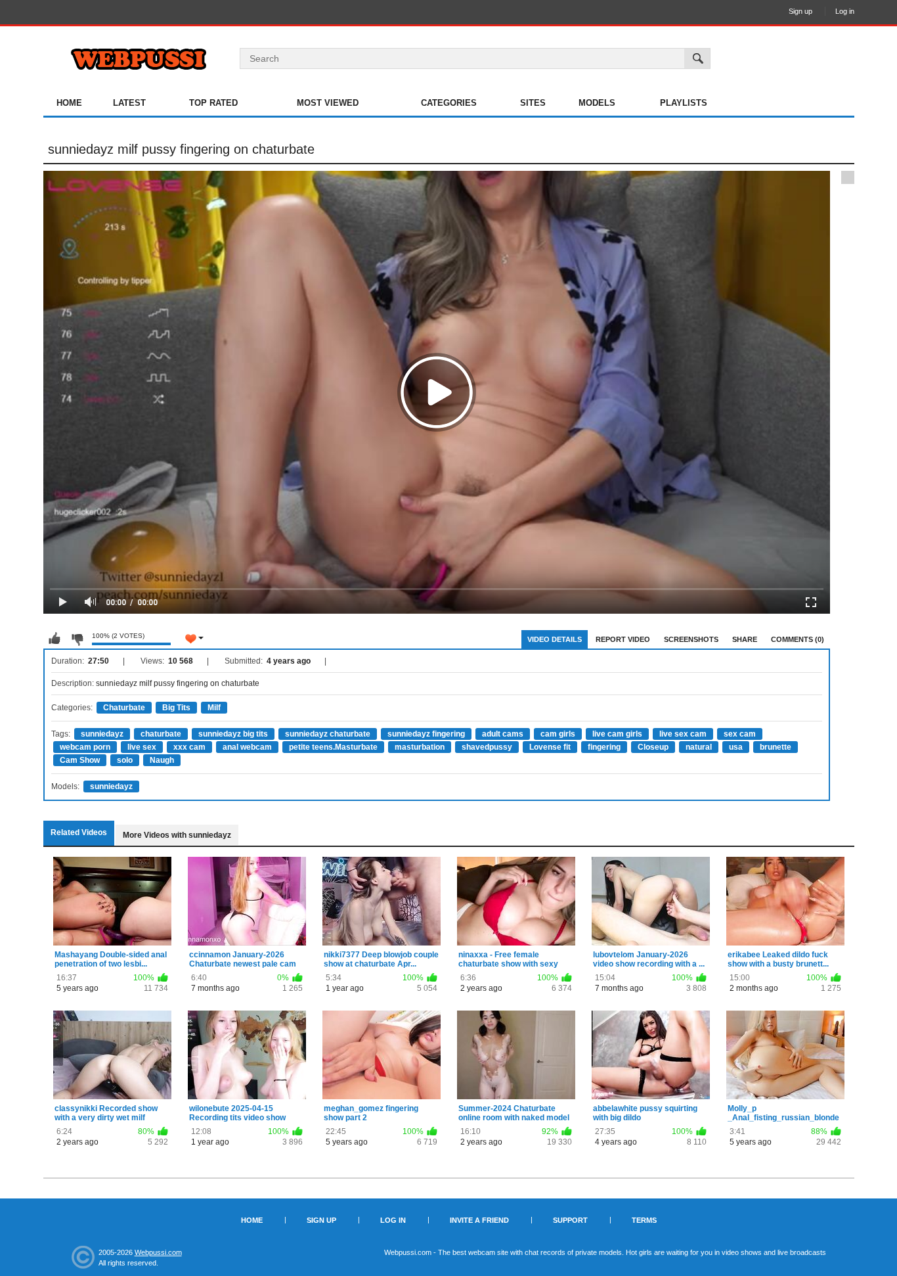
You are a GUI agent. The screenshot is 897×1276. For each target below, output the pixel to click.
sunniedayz (102, 734)
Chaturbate (124, 707)
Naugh (162, 760)
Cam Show (80, 760)
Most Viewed (328, 103)
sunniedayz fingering (426, 734)
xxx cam (189, 747)
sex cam (740, 734)
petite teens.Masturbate (333, 747)
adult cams (502, 734)
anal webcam (247, 747)
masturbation (420, 747)
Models (597, 103)
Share (744, 639)
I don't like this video (77, 639)
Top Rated (213, 103)
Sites (533, 103)
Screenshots (691, 639)
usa (736, 747)
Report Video (623, 639)
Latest (129, 103)
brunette (775, 747)
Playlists (683, 103)
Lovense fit (550, 747)
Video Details (554, 639)
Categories (449, 103)
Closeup (653, 747)
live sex (141, 747)
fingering (604, 747)
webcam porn (85, 747)
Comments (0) (797, 639)
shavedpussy (487, 747)
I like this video (54, 639)
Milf (214, 707)
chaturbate (161, 734)
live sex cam (683, 734)
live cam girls (617, 734)
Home (69, 103)
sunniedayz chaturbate (327, 734)
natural (699, 747)
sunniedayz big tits (233, 734)
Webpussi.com (158, 1252)
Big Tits (176, 707)
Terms (644, 1220)
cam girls (557, 734)
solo (125, 760)
